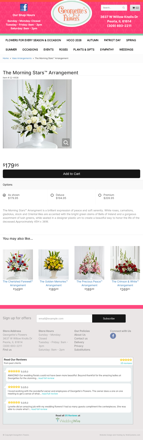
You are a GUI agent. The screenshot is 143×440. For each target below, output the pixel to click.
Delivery (79, 342)
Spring (131, 40)
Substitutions (82, 349)
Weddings (126, 49)
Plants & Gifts (83, 49)
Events (49, 49)
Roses (63, 49)
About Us (79, 334)
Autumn (92, 40)
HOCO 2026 (74, 40)
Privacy (78, 345)
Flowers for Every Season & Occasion (33, 40)
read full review (46, 378)
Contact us (81, 338)
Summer (11, 49)
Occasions (30, 49)
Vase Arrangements (22, 58)
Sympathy (107, 49)
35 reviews (126, 363)
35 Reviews (71, 415)
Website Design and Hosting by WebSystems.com (120, 435)
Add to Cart (71, 174)
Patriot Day (112, 40)
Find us (7, 349)
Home (6, 58)
